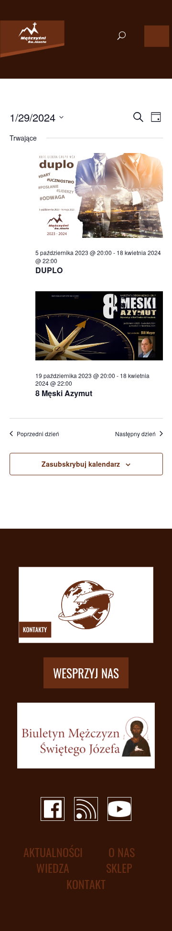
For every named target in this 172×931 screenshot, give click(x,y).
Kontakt (86, 884)
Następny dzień (135, 434)
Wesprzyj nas (86, 673)
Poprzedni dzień (38, 434)
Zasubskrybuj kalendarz (81, 464)
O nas (121, 852)
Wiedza (52, 867)
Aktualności (53, 852)
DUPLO (49, 270)
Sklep (119, 867)
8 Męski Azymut (63, 393)
